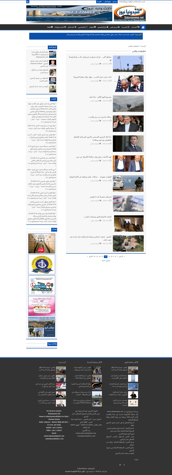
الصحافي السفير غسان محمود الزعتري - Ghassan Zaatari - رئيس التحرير (39, 63)
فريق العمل (108, 2)
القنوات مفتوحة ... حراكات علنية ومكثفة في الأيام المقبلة (90, 177)
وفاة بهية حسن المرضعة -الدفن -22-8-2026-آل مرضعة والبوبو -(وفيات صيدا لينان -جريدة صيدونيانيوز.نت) (41, 128)
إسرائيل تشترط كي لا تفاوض (100, 197)
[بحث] (27, 1)
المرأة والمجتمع (102, 27)
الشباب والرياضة (59, 27)
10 (111, 257)
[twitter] (120, 465)
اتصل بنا (99, 2)
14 (99, 257)
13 (102, 257)
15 (97, 257)
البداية (143, 27)
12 (105, 257)
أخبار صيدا (124, 27)
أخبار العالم (71, 27)
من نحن (115, 2)
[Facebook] (124, 465)
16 (94, 257)
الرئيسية (143, 46)
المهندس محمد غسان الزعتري (38, 87)
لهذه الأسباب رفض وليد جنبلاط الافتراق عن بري (93, 157)
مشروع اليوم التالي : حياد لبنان (100, 97)
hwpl (48, 27)
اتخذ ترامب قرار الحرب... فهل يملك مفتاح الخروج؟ (92, 77)
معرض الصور (113, 27)
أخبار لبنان (134, 27)
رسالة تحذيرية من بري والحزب (99, 117)
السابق (121, 257)
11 (109, 257)
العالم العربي (81, 27)
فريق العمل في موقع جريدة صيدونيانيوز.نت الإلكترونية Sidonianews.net (40, 54)
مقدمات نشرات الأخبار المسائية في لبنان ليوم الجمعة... (120, 403)
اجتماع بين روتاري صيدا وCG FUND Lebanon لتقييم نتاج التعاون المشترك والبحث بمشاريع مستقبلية (102, 36)
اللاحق (91, 257)
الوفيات (91, 27)
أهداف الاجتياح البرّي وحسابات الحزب (97, 217)
